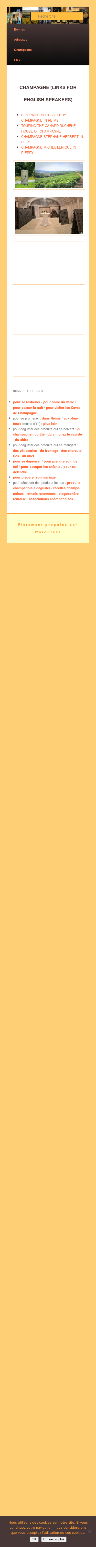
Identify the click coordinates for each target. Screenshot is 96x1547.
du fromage (49, 450)
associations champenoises (51, 498)
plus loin (50, 423)
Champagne (23, 49)
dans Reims (51, 418)
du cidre (21, 439)
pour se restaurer (26, 401)
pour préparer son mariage (34, 477)
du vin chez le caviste (65, 434)
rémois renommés (41, 493)
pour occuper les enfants (40, 466)
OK (34, 1539)
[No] (89, 1531)
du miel (28, 455)
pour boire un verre (58, 401)
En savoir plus (54, 1539)
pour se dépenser (27, 461)
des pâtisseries (25, 450)
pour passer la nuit (28, 407)
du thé (40, 434)
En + (17, 59)
